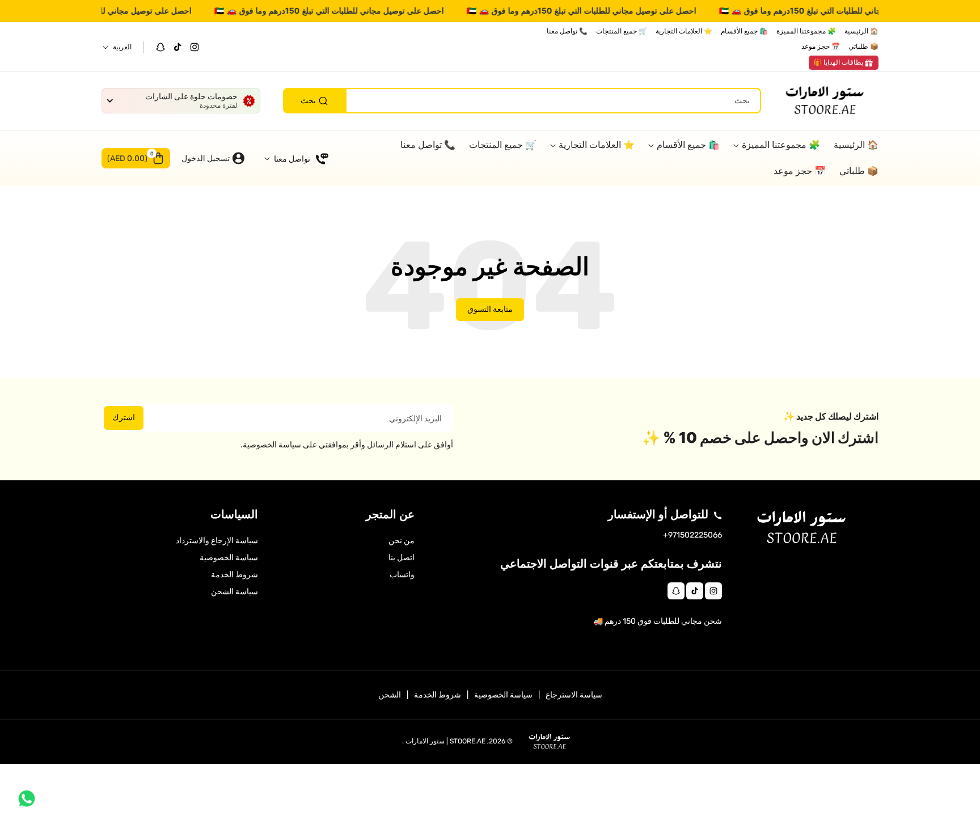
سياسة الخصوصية (229, 558)
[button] (136, 158)
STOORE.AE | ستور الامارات (445, 741)
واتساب (402, 575)
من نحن (401, 541)
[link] (843, 63)
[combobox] (522, 101)
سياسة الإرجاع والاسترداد (217, 541)
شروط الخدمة (234, 575)
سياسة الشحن (234, 592)
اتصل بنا (401, 558)
